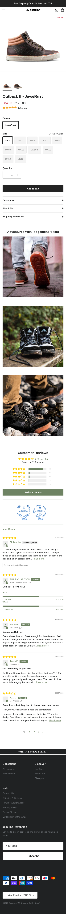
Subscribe (33, 856)
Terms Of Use (9, 812)
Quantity (7, 168)
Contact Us (8, 793)
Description (9, 200)
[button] (19, 469)
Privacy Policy (9, 807)
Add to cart (33, 188)
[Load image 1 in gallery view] (33, 47)
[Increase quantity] (18, 174)
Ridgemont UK (14, 903)
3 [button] (34, 732)
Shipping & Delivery (12, 798)
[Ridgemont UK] (33, 10)
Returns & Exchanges (14, 802)
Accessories (9, 773)
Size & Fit (8, 208)
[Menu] (3, 10)
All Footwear (9, 769)
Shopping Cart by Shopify (31, 903)
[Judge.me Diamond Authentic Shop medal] (23, 511)
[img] (9, 538)
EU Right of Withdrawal (14, 817)
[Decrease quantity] (5, 174)
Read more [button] (38, 558)
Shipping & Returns (13, 216)
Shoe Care (40, 773)
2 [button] (29, 732)
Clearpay (39, 778)
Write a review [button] (33, 492)
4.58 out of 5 (41, 459)
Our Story (39, 769)
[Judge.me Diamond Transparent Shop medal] (39, 511)
